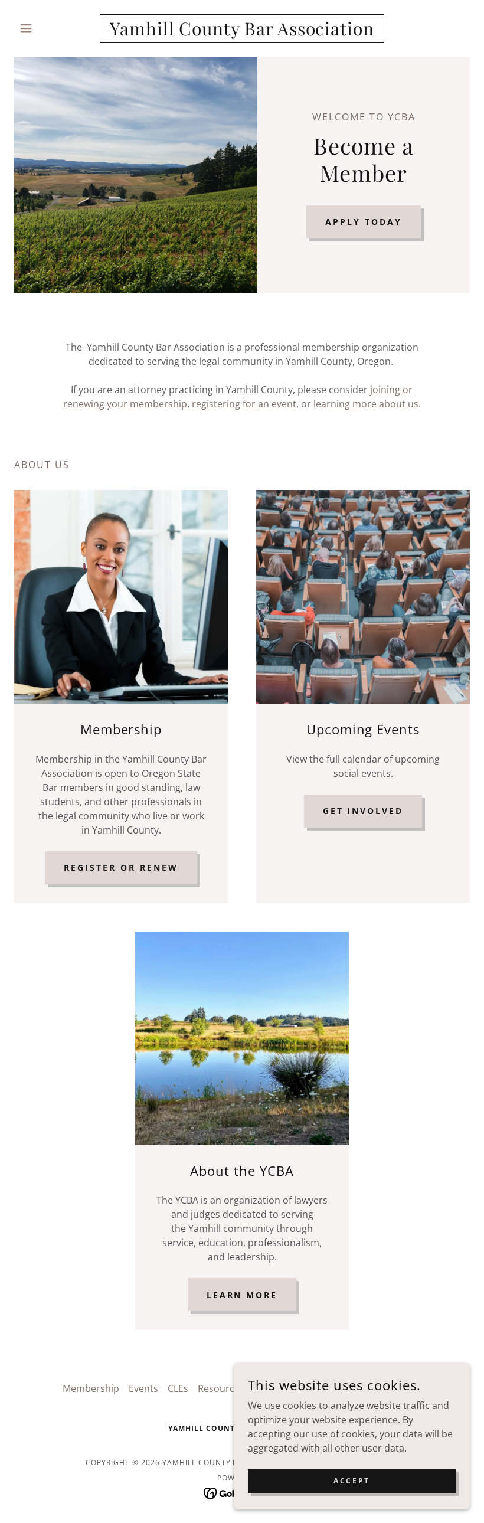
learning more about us (365, 403)
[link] (242, 31)
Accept (351, 1481)
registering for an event (244, 403)
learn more (242, 1294)
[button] (48, 28)
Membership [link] (91, 1388)
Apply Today (363, 221)
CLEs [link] (178, 1388)
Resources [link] (221, 1388)
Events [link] (143, 1388)
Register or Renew (121, 867)
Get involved (363, 810)
